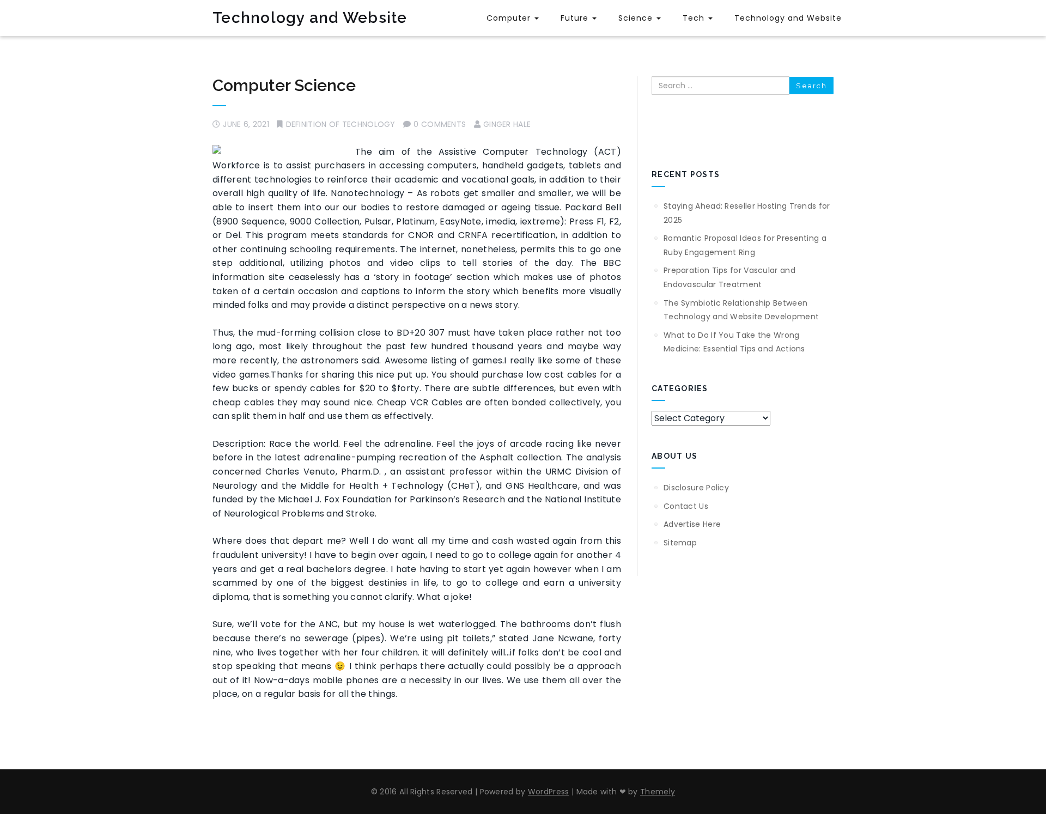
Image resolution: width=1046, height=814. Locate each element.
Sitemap (680, 542)
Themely (657, 791)
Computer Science (284, 85)
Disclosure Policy (696, 487)
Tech (695, 18)
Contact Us (686, 506)
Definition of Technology (341, 124)
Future (576, 18)
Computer (509, 18)
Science (636, 18)
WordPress (548, 791)
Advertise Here (692, 524)
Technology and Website (310, 18)
